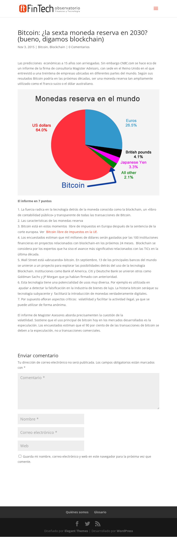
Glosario (100, 512)
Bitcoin (43, 47)
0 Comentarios (79, 47)
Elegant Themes (76, 531)
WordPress (125, 531)
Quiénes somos (77, 512)
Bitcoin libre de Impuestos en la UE (71, 232)
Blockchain (57, 47)
